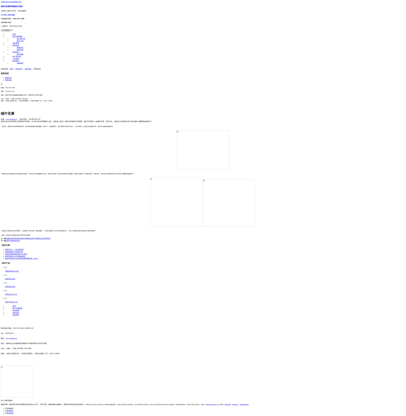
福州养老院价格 (244, 404)
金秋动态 (15, 45)
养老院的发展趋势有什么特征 (16, 254)
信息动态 (18, 69)
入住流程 (15, 59)
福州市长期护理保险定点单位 (12, 6)
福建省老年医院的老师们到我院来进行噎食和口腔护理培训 (28, 238)
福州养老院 (228, 404)
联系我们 (15, 61)
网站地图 (11, 15)
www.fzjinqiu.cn (11, 119)
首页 (14, 34)
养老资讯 (20, 50)
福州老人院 (235, 404)
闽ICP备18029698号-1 (212, 404)
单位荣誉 (15, 43)
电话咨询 (10, 413)
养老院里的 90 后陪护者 (14, 252)
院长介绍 (20, 41)
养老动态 (20, 47)
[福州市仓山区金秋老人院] (11, 2)
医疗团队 (20, 54)
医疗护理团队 (17, 36)
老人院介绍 (21, 39)
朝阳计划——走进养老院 (14, 250)
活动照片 (15, 52)
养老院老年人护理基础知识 (15, 256)
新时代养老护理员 (13, 241)
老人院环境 (16, 56)
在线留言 (20, 63)
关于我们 (4, 15)
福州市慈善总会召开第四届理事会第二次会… (22, 258)
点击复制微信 (6, 30)
